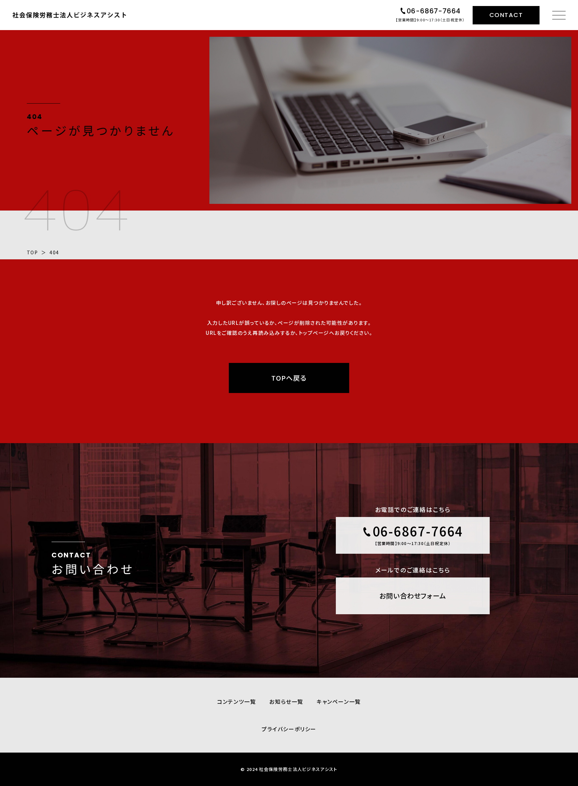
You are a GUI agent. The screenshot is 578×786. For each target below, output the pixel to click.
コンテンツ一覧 (236, 701)
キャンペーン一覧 (339, 701)
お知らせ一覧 (286, 701)
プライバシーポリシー (289, 729)
